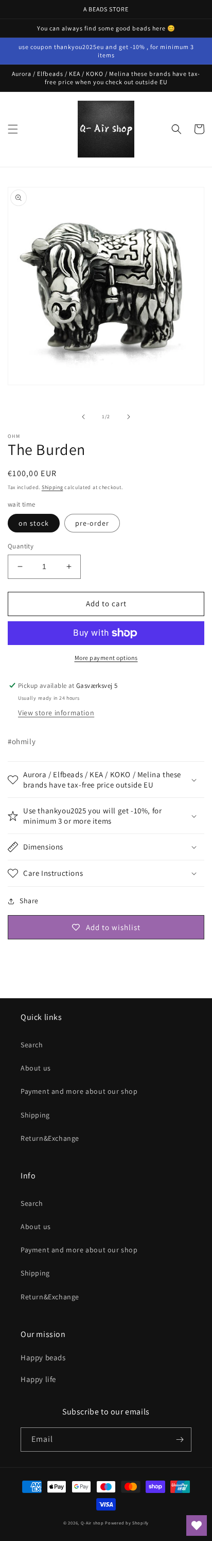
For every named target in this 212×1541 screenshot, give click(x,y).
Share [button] (29, 900)
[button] (13, 129)
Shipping (52, 487)
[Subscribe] (179, 1439)
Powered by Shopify (127, 1523)
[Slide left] (83, 416)
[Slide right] (128, 416)
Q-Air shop (92, 1523)
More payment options (106, 658)
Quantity (20, 546)
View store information (56, 712)
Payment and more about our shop (79, 1091)
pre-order (92, 523)
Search (32, 1044)
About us (36, 1068)
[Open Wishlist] (196, 1525)
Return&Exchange (50, 1138)
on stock (34, 523)
